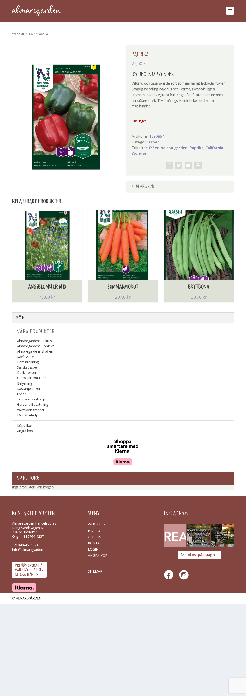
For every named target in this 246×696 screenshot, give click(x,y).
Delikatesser (26, 372)
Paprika (196, 147)
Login (93, 549)
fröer (154, 147)
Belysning (24, 383)
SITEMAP (95, 571)
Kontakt (96, 543)
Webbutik (18, 34)
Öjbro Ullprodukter (31, 378)
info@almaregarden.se (29, 549)
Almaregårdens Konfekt (35, 346)
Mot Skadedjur (28, 415)
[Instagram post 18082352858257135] (198, 535)
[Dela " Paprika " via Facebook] (169, 165)
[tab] (180, 186)
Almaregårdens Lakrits (34, 340)
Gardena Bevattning (32, 404)
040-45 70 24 (28, 545)
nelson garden (174, 147)
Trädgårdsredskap (31, 399)
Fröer (31, 34)
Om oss (94, 537)
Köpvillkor (24, 425)
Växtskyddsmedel (30, 410)
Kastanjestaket (28, 388)
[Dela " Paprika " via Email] (188, 165)
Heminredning (28, 362)
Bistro (94, 530)
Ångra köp (25, 430)
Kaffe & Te (25, 356)
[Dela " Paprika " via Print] (198, 165)
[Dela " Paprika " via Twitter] (178, 165)
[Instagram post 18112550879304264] (222, 535)
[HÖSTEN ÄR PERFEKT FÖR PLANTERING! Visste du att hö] (175, 535)
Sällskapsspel (27, 367)
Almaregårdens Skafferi (35, 351)
